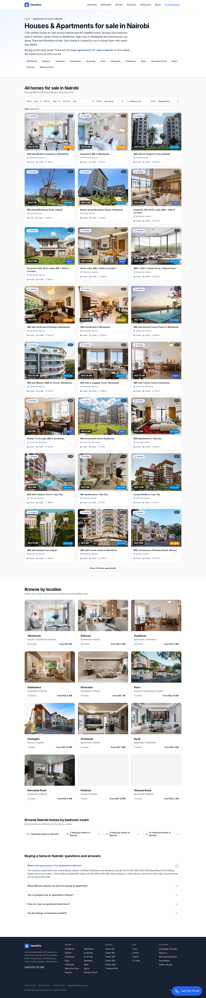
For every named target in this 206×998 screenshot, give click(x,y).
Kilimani (119, 4)
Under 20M (110, 964)
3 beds (135, 957)
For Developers (172, 4)
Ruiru (103, 61)
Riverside (90, 61)
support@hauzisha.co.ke (77, 985)
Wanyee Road (47, 67)
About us (163, 953)
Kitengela (116, 61)
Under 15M (110, 960)
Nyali (143, 61)
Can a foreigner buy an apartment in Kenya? (102, 895)
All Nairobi (69, 949)
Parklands (131, 61)
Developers (164, 960)
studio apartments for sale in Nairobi (91, 50)
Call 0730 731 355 (34, 967)
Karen (174, 61)
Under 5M (109, 949)
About (158, 4)
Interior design (165, 964)
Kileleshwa (145, 4)
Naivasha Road (158, 61)
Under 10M (110, 957)
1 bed (134, 949)
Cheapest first (111, 968)
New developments (168, 957)
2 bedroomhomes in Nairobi (80, 834)
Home (27, 19)
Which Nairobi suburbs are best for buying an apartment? (102, 886)
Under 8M (109, 953)
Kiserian (31, 67)
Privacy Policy (44, 985)
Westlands (106, 4)
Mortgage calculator (168, 949)
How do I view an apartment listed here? (102, 904)
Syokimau (131, 4)
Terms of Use (30, 985)
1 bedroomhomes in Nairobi (44, 834)
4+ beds (136, 960)
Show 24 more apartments (103, 568)
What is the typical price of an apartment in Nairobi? (102, 865)
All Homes (92, 4)
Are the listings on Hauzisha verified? (102, 913)
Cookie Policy (58, 985)
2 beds (135, 953)
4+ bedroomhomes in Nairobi (160, 834)
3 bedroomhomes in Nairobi (120, 834)
